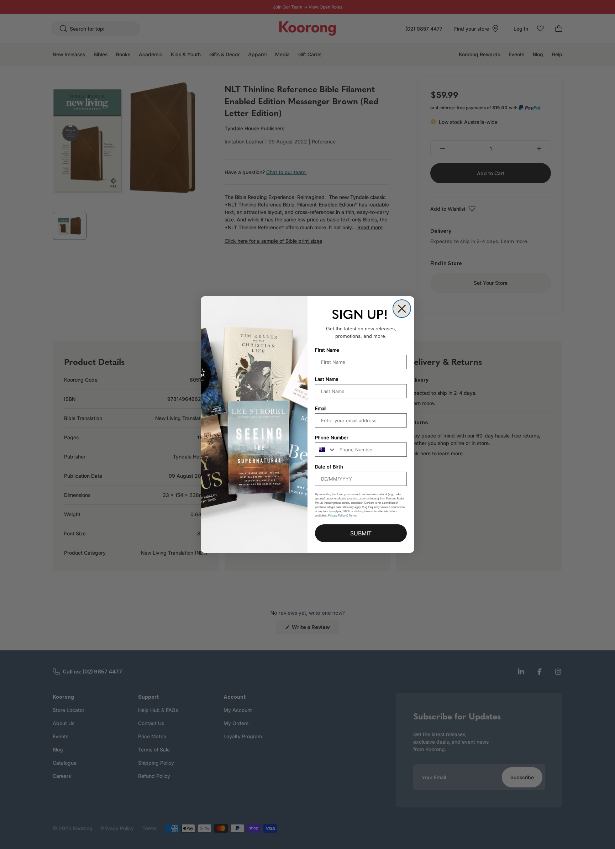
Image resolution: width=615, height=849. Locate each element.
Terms (353, 515)
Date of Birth (329, 467)
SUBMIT (361, 533)
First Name (327, 350)
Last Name (326, 379)
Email (320, 408)
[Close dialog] (402, 309)
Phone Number (331, 437)
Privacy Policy (337, 515)
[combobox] (325, 449)
